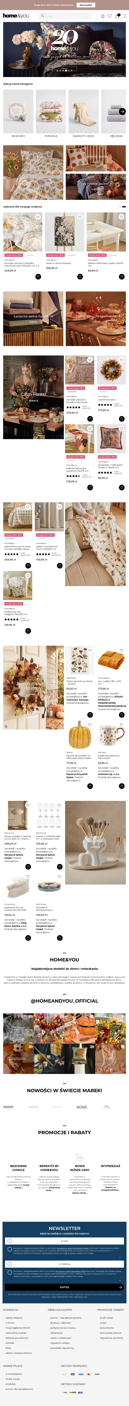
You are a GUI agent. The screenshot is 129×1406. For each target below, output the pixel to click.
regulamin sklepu (60, 1343)
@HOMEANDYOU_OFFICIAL (64, 1001)
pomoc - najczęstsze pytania (65, 1317)
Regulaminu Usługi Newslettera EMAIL (73, 1248)
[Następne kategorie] (122, 111)
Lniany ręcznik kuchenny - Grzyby (79, 682)
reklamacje (56, 1332)
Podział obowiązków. (77, 703)
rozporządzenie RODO (18, 1327)
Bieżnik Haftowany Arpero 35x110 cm (63, 264)
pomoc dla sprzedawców (19, 1389)
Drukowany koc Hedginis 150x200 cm (15, 613)
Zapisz (64, 1287)
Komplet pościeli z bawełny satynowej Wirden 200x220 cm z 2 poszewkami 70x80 (79, 400)
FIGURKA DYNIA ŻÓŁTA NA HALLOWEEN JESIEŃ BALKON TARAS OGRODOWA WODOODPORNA (79, 756)
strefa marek (13, 1379)
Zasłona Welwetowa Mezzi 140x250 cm (46, 547)
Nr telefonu (65, 1264)
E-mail (64, 1241)
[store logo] (15, 16)
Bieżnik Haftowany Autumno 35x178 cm (77, 469)
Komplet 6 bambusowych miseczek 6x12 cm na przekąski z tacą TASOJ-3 (48, 908)
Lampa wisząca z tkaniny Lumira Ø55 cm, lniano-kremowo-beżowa (17, 837)
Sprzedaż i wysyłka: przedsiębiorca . (77, 696)
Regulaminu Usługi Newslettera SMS (70, 1271)
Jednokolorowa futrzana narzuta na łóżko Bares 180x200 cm (17, 547)
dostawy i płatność (60, 1322)
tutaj (85, 1297)
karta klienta (107, 1327)
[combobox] (65, 16)
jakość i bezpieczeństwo (19, 1353)
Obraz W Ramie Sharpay (16, 263)
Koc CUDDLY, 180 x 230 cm (108, 682)
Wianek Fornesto (107, 399)
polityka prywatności (17, 1338)
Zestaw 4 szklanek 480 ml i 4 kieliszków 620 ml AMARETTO (49, 837)
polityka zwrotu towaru (63, 1327)
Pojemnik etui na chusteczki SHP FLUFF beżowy (15, 908)
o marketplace (14, 1374)
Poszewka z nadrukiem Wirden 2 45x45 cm (110, 466)
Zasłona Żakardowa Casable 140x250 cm (102, 264)
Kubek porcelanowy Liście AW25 (108, 756)
